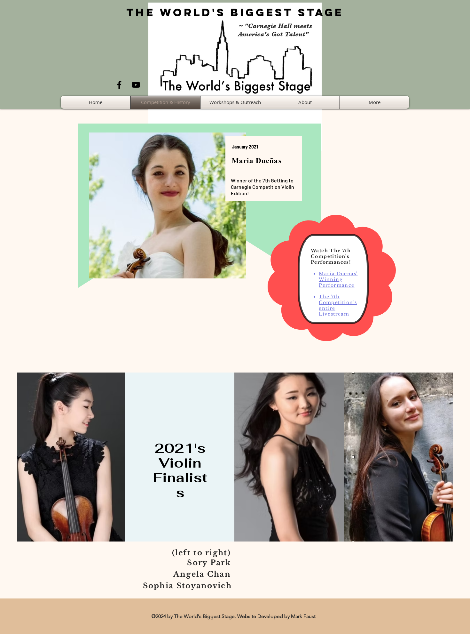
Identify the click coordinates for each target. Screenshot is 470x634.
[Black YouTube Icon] (136, 85)
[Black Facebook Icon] (119, 85)
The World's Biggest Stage (235, 12)
